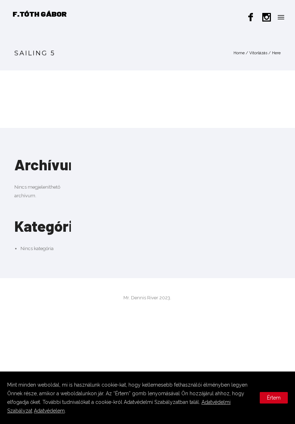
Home (239, 53)
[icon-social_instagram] (266, 17)
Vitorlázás (258, 53)
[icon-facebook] (252, 17)
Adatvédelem (49, 411)
